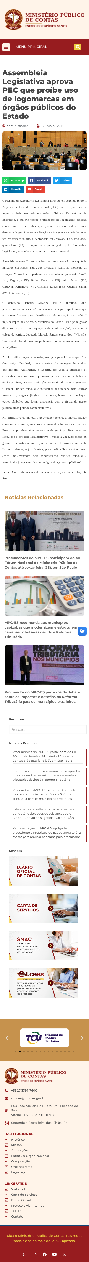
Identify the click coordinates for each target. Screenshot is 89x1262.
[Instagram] (34, 1254)
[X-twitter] (64, 1254)
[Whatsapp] (25, 1254)
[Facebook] (44, 1254)
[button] (6, 47)
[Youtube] (54, 1254)
